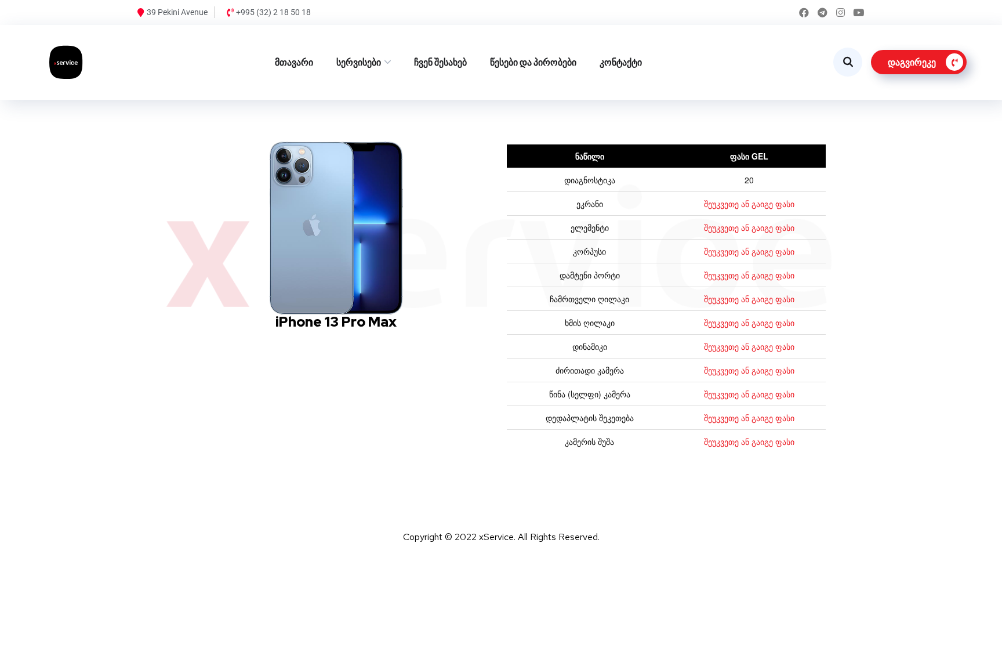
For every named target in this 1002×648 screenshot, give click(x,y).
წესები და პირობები (533, 62)
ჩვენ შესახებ (440, 62)
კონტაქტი (621, 62)
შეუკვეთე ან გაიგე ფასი (749, 203)
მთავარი (294, 62)
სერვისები (358, 62)
